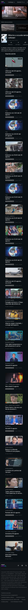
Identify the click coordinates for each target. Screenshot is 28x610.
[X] (26, 565)
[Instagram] (22, 565)
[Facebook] (18, 565)
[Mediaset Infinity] (3, 2)
